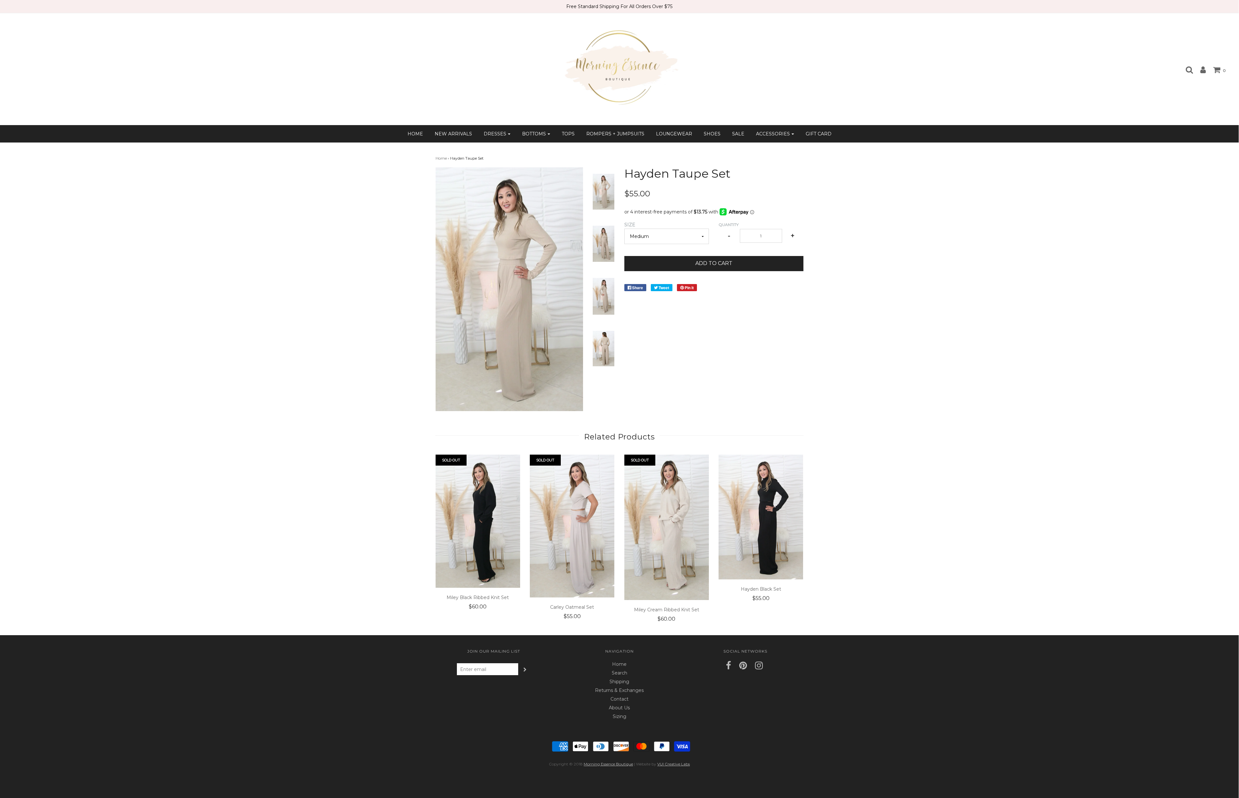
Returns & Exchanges (619, 690)
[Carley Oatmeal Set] (572, 526)
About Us (619, 708)
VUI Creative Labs (673, 764)
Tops (568, 134)
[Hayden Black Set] (761, 517)
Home (415, 134)
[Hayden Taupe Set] (603, 191)
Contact (619, 699)
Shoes (712, 134)
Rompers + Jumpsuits (615, 134)
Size (629, 225)
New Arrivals (453, 134)
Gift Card (818, 134)
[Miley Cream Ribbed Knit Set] (666, 527)
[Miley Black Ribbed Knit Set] (478, 521)
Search (619, 673)
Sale (738, 134)
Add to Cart (713, 263)
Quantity (729, 224)
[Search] (1186, 70)
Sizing (619, 716)
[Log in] (1200, 70)
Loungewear (674, 134)
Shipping (619, 682)
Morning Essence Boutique (608, 764)
